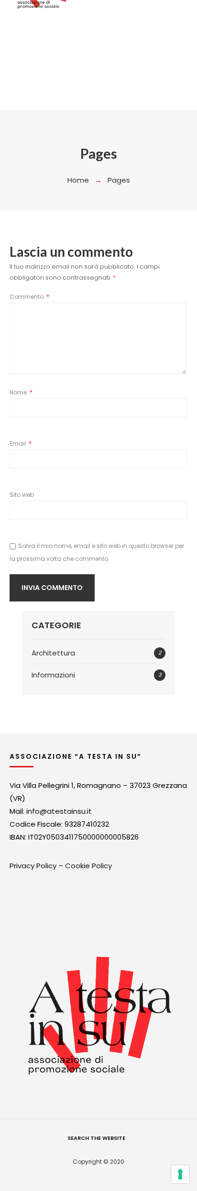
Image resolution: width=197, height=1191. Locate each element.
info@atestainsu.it (59, 811)
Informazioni (53, 675)
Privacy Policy (33, 866)
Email (21, 443)
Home (78, 180)
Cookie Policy (88, 866)
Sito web (22, 495)
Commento (29, 297)
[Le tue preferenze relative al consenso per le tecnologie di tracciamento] (180, 1174)
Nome (21, 392)
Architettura (53, 653)
